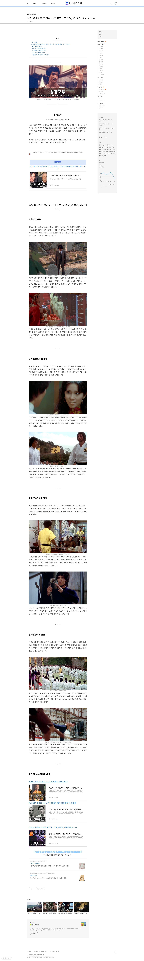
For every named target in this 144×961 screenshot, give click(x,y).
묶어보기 (44, 3)
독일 (102, 149)
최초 (114, 149)
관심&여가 (101, 68)
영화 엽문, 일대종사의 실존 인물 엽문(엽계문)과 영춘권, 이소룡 (52, 803)
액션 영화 (111, 151)
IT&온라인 (101, 64)
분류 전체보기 (101, 41)
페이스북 (100, 186)
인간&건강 (101, 59)
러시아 (111, 149)
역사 (108, 145)
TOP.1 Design (35, 863)
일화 (105, 155)
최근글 (100, 137)
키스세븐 (32, 923)
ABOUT (35, 3)
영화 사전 (100, 80)
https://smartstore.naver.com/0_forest (40, 873)
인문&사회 (101, 51)
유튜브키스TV (44, 951)
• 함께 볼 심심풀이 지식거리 (40, 55)
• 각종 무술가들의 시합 (39, 50)
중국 (105, 149)
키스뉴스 (36, 951)
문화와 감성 (100, 77)
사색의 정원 (101, 84)
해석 (114, 153)
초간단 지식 (101, 70)
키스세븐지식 (75, 3)
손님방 (53, 3)
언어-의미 (101, 57)
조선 (102, 153)
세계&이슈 (101, 48)
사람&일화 (101, 66)
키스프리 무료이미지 (55, 951)
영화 (111, 153)
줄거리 (108, 153)
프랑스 (111, 145)
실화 (110, 147)
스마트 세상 (101, 98)
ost (105, 145)
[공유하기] (34, 888)
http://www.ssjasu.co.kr (36, 861)
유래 (102, 155)
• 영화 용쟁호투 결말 (38, 52)
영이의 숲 (33, 875)
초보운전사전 (101, 74)
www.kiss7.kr (40, 954)
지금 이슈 (100, 87)
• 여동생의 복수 (37, 46)
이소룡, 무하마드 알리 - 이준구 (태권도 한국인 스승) (48, 782)
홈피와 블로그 (101, 101)
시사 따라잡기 (102, 89)
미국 (107, 151)
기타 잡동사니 (101, 103)
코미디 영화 (101, 147)
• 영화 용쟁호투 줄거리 (39, 48)
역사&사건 (101, 46)
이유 (105, 153)
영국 (100, 155)
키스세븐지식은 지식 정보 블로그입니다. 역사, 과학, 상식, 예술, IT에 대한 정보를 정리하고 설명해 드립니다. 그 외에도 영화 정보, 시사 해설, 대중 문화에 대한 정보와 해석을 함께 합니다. (55, 929)
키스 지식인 (101, 72)
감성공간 (100, 82)
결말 (100, 145)
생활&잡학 (101, 55)
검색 (112, 3)
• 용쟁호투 (34, 42)
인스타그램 (104, 186)
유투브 (107, 186)
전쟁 (115, 151)
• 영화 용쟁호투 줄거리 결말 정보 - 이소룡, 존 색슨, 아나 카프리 (50, 44)
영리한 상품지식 (102, 106)
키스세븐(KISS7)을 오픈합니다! (105, 132)
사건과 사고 (101, 91)
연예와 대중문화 (102, 93)
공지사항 (100, 32)
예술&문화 (101, 61)
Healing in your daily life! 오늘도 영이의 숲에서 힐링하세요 (48, 878)
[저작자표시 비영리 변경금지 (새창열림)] (47, 888)
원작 (113, 147)
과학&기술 (101, 53)
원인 (100, 149)
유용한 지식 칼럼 (102, 44)
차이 (108, 149)
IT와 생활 (100, 96)
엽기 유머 (100, 108)
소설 (102, 145)
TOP (115, 952)
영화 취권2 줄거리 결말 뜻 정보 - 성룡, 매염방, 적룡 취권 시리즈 (53, 827)
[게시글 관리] (36, 888)
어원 (100, 153)
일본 (104, 151)
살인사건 (106, 147)
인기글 (105, 137)
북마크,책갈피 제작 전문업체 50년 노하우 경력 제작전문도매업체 (50, 866)
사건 (100, 151)
